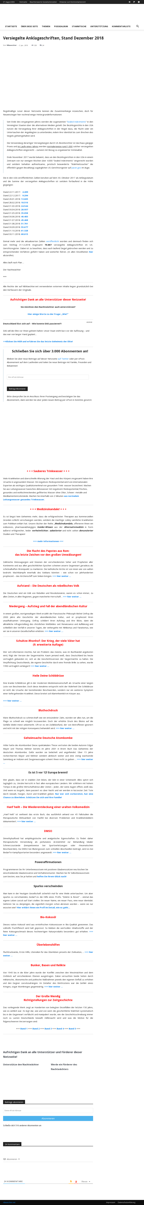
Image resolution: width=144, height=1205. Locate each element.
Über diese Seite (29, 26)
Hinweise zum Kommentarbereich (72, 2)
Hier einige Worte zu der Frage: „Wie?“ (48, 314)
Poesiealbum (61, 26)
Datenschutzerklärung (126, 1202)
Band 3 (48, 1028)
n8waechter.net (9, 1202)
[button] (137, 26)
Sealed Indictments (76, 121)
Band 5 (72, 1028)
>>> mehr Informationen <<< (48, 541)
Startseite (11, 26)
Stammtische (79, 26)
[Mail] (129, 2)
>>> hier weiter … (12, 700)
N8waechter (12, 45)
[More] (43, 1041)
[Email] (37, 1041)
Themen (46, 26)
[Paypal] (134, 2)
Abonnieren (48, 1118)
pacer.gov (76, 167)
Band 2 (36, 1028)
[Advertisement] (48, 435)
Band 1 (24, 1028)
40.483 (24, 216)
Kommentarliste (121, 26)
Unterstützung (99, 26)
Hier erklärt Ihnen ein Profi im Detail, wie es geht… (43, 907)
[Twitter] (30, 1041)
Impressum (110, 1202)
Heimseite (23, 2)
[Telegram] (139, 2)
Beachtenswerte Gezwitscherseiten (43, 2)
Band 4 (60, 1028)
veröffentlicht (52, 241)
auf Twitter (63, 358)
